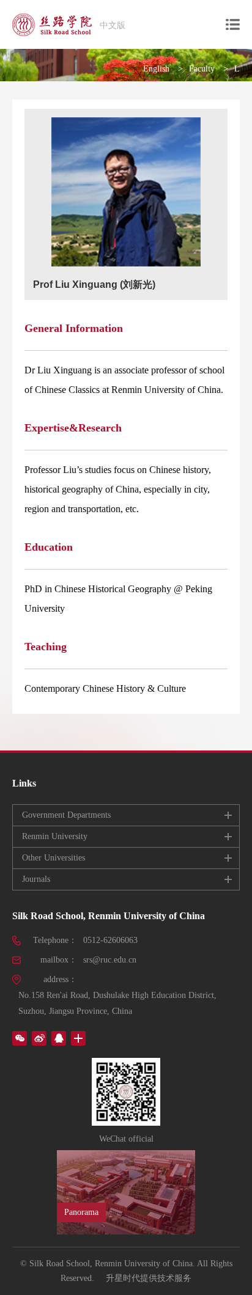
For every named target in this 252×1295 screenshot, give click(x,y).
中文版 (112, 25)
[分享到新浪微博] (39, 1038)
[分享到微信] (19, 1038)
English (156, 68)
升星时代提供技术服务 (148, 1278)
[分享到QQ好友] (58, 1038)
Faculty (202, 68)
